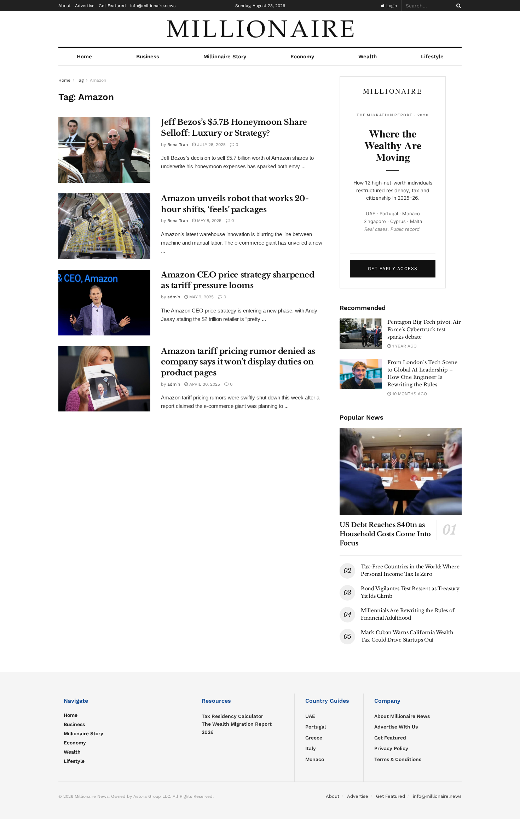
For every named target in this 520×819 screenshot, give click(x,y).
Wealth (367, 56)
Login (391, 5)
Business (147, 56)
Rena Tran (177, 144)
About (64, 5)
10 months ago (409, 393)
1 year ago (404, 346)
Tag (80, 80)
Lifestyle (432, 56)
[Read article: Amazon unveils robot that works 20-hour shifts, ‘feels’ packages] (104, 226)
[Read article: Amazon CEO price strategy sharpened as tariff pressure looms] (104, 302)
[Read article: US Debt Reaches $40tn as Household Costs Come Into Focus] (401, 471)
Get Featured (112, 5)
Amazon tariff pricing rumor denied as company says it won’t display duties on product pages (238, 362)
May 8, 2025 (208, 220)
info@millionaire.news (152, 5)
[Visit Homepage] (260, 29)
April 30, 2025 (204, 384)
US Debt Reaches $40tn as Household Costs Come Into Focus (385, 534)
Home (84, 56)
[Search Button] (457, 5)
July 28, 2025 (211, 144)
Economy (302, 56)
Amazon (98, 80)
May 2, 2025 (201, 296)
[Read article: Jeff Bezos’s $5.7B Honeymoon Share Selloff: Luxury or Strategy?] (104, 150)
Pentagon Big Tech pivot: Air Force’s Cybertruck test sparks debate (424, 329)
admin (173, 296)
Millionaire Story (224, 56)
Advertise (84, 5)
